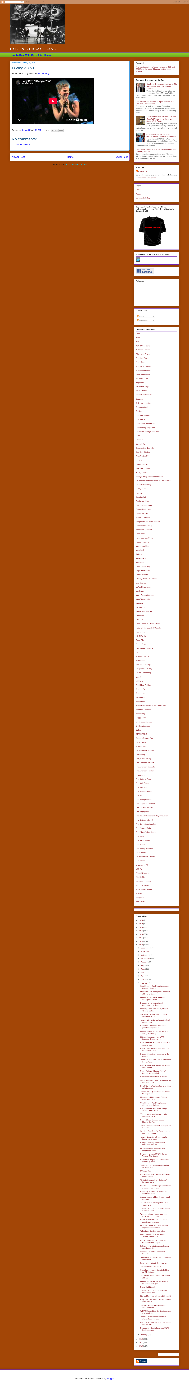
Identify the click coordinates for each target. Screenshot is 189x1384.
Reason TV (140, 689)
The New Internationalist (146, 824)
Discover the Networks (145, 448)
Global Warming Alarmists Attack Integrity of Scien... (153, 1149)
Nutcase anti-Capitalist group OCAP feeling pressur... (154, 1329)
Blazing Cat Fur (142, 378)
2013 (141, 945)
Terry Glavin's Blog (143, 759)
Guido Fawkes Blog (144, 526)
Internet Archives (142, 546)
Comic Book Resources (145, 423)
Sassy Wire (140, 701)
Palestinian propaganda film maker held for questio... (154, 1161)
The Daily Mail (141, 787)
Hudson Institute (142, 542)
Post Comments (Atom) (76, 165)
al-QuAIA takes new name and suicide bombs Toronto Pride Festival (161, 135)
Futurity (139, 493)
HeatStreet (140, 534)
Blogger (110, 1379)
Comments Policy (143, 198)
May (143, 972)
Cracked (139, 440)
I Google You (145, 1171)
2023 (141, 920)
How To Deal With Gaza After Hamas (31, 55)
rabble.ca (139, 681)
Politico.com (141, 660)
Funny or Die (141, 489)
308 (137, 342)
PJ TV (138, 652)
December (145, 948)
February (145, 983)
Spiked (138, 730)
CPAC (138, 436)
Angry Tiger (140, 362)
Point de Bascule (142, 656)
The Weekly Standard (144, 849)
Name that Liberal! (147, 1287)
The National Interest (144, 820)
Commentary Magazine (145, 428)
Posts (141, 316)
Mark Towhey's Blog (144, 599)
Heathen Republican (144, 530)
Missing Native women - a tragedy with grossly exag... (154, 1032)
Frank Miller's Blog (143, 485)
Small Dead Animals (144, 722)
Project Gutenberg (143, 673)
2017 (141, 931)
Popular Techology (143, 665)
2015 (141, 938)
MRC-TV (139, 620)
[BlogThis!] (55, 130)
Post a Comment (22, 145)
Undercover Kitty (142, 865)
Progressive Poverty (144, 669)
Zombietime (140, 902)
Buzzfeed (139, 399)
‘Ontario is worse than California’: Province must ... (153, 1181)
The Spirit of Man (143, 840)
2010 (141, 1346)
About (138, 194)
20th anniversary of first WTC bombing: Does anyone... (152, 1038)
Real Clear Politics (143, 685)
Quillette (139, 677)
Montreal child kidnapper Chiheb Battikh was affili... (153, 1098)
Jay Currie (140, 562)
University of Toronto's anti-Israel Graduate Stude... (153, 1192)
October (144, 955)
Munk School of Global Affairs (148, 624)
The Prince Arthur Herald (146, 832)
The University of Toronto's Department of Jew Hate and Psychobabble (154, 103)
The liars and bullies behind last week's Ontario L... (153, 1306)
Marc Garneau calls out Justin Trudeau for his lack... (152, 1236)
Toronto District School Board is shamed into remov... (153, 1318)
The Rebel (140, 836)
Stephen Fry (43, 74)
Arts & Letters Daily (143, 370)
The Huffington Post (144, 799)
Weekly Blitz (141, 877)
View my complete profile (146, 178)
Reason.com (141, 693)
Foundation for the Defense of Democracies (153, 481)
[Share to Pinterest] (62, 130)
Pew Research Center (145, 648)
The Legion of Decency (145, 804)
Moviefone (140, 615)
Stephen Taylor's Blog (144, 738)
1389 (138, 333)
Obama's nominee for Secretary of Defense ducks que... (154, 1282)
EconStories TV (142, 456)
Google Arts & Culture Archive (148, 522)
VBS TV (139, 869)
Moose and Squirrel (144, 611)
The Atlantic (140, 775)
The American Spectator (145, 767)
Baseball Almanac (143, 374)
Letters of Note (142, 575)
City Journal (140, 419)
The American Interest (145, 763)
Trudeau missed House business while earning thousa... (153, 1215)
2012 (141, 1339)
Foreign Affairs (142, 472)
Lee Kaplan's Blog (143, 567)
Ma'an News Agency (144, 587)
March (143, 979)
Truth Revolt (141, 853)
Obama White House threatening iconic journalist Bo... (153, 998)
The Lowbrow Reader (144, 808)
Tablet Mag (140, 754)
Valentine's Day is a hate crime (152, 1231)
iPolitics (139, 554)
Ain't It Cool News (143, 346)
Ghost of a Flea (142, 513)
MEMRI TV (140, 607)
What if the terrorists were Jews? (153, 1077)
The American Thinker (145, 771)
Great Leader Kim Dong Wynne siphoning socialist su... (153, 1104)
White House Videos (144, 889)
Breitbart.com (141, 391)
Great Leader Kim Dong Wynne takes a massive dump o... (155, 1187)
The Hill (139, 795)
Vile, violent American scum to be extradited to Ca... (153, 1015)
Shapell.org (140, 714)
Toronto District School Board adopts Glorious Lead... (155, 1209)
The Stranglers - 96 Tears (150, 1266)
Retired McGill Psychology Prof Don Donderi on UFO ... (154, 1049)
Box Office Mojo (142, 387)
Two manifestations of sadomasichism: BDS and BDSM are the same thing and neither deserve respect (155, 69)
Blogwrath (140, 383)
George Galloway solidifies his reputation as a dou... (152, 1144)
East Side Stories (143, 452)
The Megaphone (142, 812)
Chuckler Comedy (143, 415)
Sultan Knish (141, 746)
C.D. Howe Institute (143, 403)
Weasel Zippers (142, 873)
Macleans (140, 591)
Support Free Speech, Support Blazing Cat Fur (152, 1121)
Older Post (122, 157)
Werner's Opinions (143, 881)
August (144, 962)
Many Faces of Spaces (145, 595)
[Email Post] (47, 130)
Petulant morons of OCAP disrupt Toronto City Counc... (153, 1155)
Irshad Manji (141, 558)
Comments (143, 320)
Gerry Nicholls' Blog (144, 505)
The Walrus (140, 844)
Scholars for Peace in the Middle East (151, 705)
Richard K (142, 171)
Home (70, 157)
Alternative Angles (143, 354)
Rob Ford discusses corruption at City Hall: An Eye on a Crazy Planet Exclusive (161, 86)
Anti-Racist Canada (143, 366)
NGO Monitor (141, 636)
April (143, 976)
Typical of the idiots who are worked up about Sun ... (154, 1166)
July (143, 965)
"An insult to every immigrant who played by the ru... (153, 1115)
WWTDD (139, 893)
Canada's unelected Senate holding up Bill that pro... (154, 1271)
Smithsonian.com (143, 726)
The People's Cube (143, 828)
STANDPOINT (141, 734)
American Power (142, 358)
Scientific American (143, 710)
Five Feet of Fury (143, 468)
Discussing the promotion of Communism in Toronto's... (152, 1004)
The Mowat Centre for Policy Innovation (152, 816)
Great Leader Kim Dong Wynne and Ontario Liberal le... (154, 987)
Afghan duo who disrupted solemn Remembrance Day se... (154, 1241)
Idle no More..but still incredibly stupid (155, 1296)
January (144, 1334)
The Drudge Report (144, 791)
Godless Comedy (143, 517)
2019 (141, 924)
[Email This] (52, 130)
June (143, 969)
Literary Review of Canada (146, 579)
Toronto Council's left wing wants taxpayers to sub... (153, 1138)
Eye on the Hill (141, 464)
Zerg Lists (140, 898)
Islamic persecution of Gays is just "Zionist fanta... (154, 1010)
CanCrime (140, 411)
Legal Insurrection (143, 570)
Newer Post (18, 157)
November (145, 951)
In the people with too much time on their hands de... (154, 1247)
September (145, 958)
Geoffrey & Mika (142, 501)
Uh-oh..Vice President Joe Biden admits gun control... (153, 1221)
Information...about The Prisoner (153, 1263)
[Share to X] (57, 130)
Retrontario (140, 697)
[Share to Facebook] (59, 130)
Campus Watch (142, 407)
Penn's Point (141, 644)
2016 (141, 934)
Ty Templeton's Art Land (145, 857)
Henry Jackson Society (145, 538)
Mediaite (139, 603)
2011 (141, 1342)
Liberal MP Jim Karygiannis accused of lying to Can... (155, 993)
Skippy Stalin (141, 718)
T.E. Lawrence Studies (145, 750)
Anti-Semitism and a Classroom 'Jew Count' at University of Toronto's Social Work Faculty (161, 119)
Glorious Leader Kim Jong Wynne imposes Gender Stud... (154, 1226)
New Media (140, 632)
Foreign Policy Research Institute (149, 477)
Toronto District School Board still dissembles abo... (153, 1291)
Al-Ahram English (143, 350)
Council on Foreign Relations (147, 432)
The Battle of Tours (143, 779)
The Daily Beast (142, 783)
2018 (141, 927)
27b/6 (138, 338)
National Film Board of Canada (148, 628)
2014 (141, 941)
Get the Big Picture (143, 509)
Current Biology (142, 444)
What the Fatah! (142, 885)
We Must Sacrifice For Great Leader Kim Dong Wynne (155, 1132)
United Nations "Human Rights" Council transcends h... (153, 1072)
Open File (140, 640)
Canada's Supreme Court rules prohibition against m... (152, 1027)
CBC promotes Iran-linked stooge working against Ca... (153, 1109)
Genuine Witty (141, 497)
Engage (139, 460)
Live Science (141, 583)
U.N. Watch (140, 861)
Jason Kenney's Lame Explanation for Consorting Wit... (155, 1081)
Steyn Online (141, 742)
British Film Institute (144, 395)
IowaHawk (140, 550)
